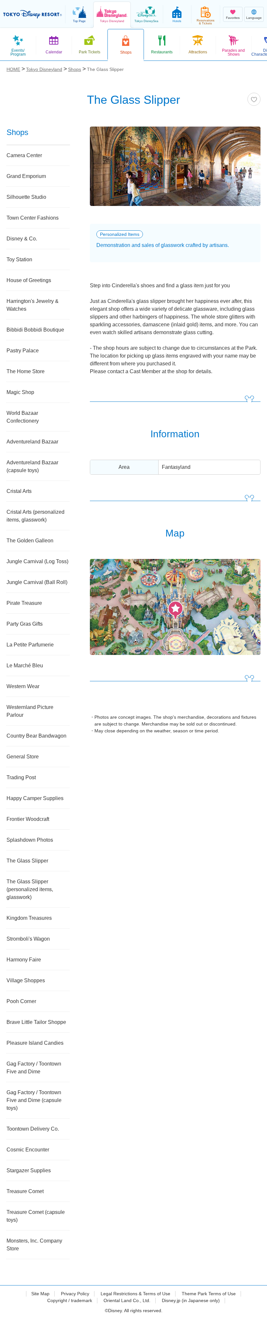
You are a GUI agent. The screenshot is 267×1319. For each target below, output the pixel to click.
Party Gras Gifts (25, 624)
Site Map (40, 1293)
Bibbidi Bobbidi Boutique (35, 330)
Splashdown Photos (30, 840)
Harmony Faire (24, 959)
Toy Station (19, 259)
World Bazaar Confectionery (23, 417)
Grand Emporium (26, 176)
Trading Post (21, 777)
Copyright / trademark (69, 1300)
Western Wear (23, 686)
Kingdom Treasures (29, 918)
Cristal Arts (19, 491)
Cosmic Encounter (28, 1149)
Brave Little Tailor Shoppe (36, 1022)
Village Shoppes (26, 980)
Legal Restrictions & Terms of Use (135, 1293)
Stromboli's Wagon (28, 939)
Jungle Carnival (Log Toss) (37, 561)
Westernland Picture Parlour (30, 711)
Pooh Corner (21, 1001)
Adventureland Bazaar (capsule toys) (32, 466)
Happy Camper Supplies (35, 798)
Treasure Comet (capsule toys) (36, 1216)
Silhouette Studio (26, 197)
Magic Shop (20, 392)
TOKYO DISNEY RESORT (32, 14)
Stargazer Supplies (29, 1170)
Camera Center (24, 155)
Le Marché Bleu (25, 665)
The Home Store (26, 371)
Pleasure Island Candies (35, 1043)
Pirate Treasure (24, 603)
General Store (23, 756)
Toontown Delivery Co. (33, 1129)
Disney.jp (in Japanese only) (191, 1300)
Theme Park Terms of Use (209, 1293)
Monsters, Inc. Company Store (34, 1244)
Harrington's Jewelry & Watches (33, 305)
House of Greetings (29, 280)
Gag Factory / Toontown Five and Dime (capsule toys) (34, 1100)
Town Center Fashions (33, 218)
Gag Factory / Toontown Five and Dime (34, 1067)
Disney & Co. (22, 238)
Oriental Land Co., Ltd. (127, 1300)
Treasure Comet (25, 1191)
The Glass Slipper (27, 860)
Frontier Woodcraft (28, 819)
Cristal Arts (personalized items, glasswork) (35, 516)
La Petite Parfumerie (30, 644)
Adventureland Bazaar (32, 441)
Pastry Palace (23, 350)
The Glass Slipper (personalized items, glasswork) (30, 889)
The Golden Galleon (30, 540)
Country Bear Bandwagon (36, 736)
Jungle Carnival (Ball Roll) (37, 582)
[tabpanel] (175, 170)
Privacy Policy (75, 1293)
